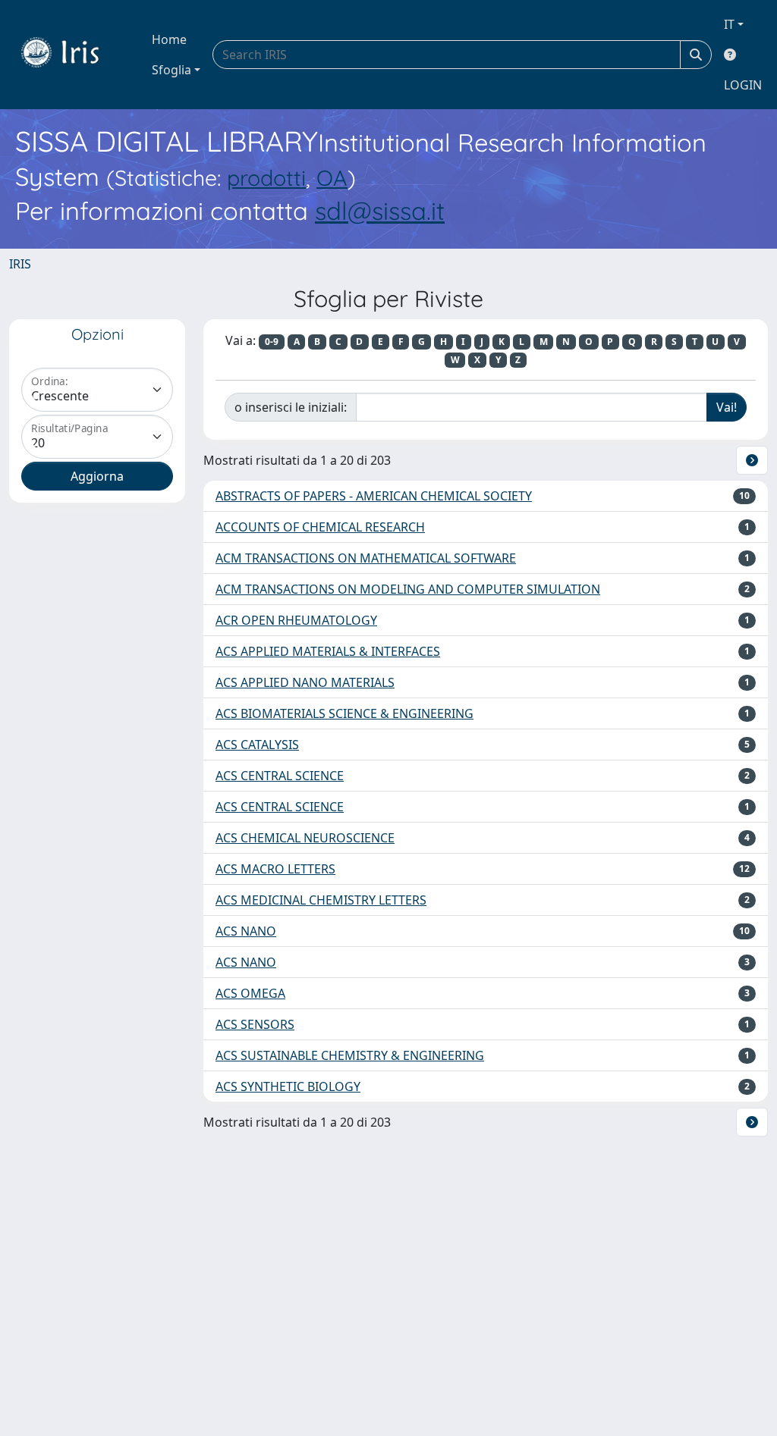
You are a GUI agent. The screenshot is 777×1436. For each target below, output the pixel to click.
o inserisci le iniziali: (290, 407)
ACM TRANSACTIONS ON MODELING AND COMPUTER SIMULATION (407, 589)
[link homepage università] (71, 54)
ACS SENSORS (254, 1024)
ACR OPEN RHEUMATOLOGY (296, 620)
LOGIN (743, 85)
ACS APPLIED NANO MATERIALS (305, 682)
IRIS (20, 264)
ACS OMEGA (250, 993)
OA (332, 177)
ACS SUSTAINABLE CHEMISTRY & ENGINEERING (349, 1055)
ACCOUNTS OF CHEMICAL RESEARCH (320, 527)
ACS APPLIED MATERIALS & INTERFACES (327, 651)
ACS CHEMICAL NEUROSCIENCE (305, 837)
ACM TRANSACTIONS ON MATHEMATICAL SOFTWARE (365, 558)
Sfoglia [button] (171, 69)
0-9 (271, 341)
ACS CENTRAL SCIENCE (279, 775)
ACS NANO (245, 931)
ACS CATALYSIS (257, 744)
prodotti (266, 177)
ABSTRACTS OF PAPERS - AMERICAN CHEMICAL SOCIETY (373, 496)
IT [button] (729, 24)
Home (169, 39)
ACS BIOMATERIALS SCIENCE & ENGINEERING (344, 713)
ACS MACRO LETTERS (275, 869)
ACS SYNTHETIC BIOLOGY (287, 1086)
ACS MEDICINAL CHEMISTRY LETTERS (320, 900)
